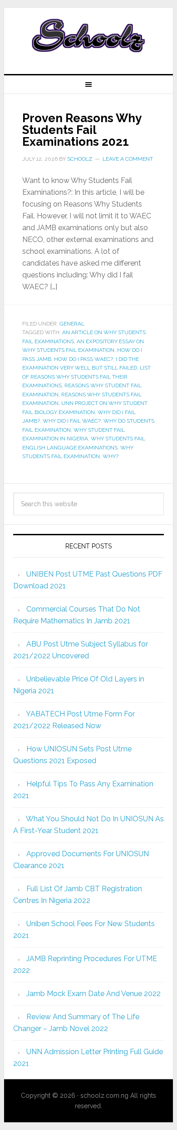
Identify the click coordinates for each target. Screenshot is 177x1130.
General (71, 324)
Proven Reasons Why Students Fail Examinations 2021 (81, 129)
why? (110, 456)
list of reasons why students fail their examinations (86, 377)
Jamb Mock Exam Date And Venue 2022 (93, 993)
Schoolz (88, 37)
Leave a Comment (128, 159)
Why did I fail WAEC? (72, 421)
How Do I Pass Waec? (83, 359)
